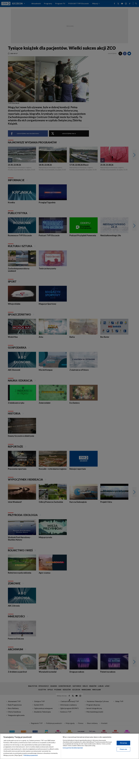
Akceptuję (123, 743)
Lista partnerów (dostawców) (73, 748)
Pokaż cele (123, 749)
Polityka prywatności (31, 755)
